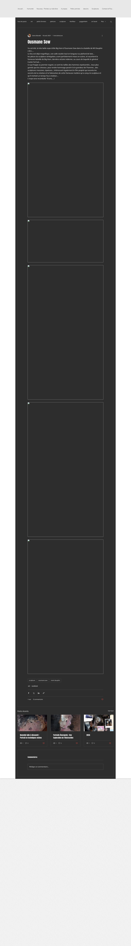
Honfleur (72, 21)
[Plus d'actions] (102, 35)
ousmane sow (42, 680)
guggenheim (83, 21)
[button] (111, 21)
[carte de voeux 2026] (98, 723)
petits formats (41, 21)
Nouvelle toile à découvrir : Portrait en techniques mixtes (31, 736)
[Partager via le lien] (44, 693)
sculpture (63, 21)
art (32, 21)
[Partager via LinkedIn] (39, 693)
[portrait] (32, 723)
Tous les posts (22, 21)
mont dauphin (55, 680)
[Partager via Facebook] (29, 693)
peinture (52, 21)
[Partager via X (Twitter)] (34, 693)
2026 (88, 735)
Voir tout (111, 711)
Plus (102, 21)
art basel (94, 21)
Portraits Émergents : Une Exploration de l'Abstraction (63, 736)
